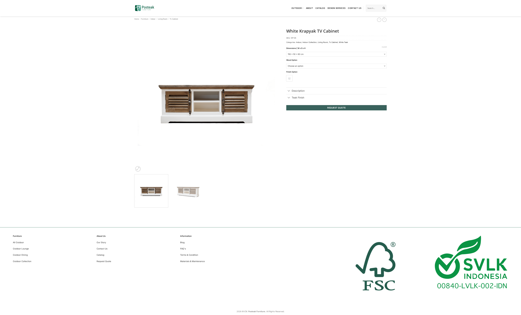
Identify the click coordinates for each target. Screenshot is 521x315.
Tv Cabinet (174, 19)
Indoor (153, 19)
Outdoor (296, 8)
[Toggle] (289, 91)
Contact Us (354, 8)
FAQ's (183, 248)
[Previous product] (384, 20)
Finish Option (291, 72)
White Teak (343, 42)
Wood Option (291, 60)
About (309, 8)
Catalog (320, 8)
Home (136, 19)
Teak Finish (298, 97)
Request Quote (104, 261)
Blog (182, 242)
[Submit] (384, 8)
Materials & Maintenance (192, 261)
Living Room (162, 19)
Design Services (336, 8)
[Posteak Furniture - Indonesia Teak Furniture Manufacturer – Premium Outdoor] (144, 8)
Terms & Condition (189, 255)
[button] (138, 168)
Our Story (101, 242)
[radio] (289, 78)
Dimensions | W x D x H (296, 48)
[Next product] (379, 20)
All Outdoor (18, 242)
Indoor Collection (310, 42)
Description (298, 90)
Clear (384, 47)
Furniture (144, 19)
